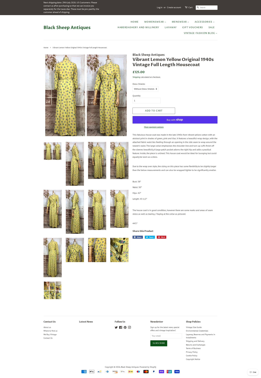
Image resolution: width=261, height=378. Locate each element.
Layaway (171, 27)
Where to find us (50, 331)
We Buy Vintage (50, 334)
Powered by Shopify (148, 367)
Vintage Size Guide (194, 327)
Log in (159, 7)
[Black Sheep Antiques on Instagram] (129, 328)
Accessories (204, 21)
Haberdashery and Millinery (138, 27)
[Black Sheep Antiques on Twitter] (116, 328)
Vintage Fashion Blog (200, 33)
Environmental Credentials (197, 331)
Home (135, 21)
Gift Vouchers (192, 27)
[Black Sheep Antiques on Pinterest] (125, 328)
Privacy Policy (192, 352)
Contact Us (48, 338)
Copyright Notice (193, 359)
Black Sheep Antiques (67, 27)
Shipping (136, 77)
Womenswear (154, 21)
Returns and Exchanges (195, 345)
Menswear (179, 21)
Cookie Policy (191, 355)
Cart (190, 7)
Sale (212, 27)
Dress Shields (139, 84)
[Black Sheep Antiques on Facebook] (120, 328)
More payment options (154, 127)
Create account (174, 7)
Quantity (136, 95)
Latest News (86, 321)
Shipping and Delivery (195, 341)
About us (47, 327)
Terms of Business (193, 348)
